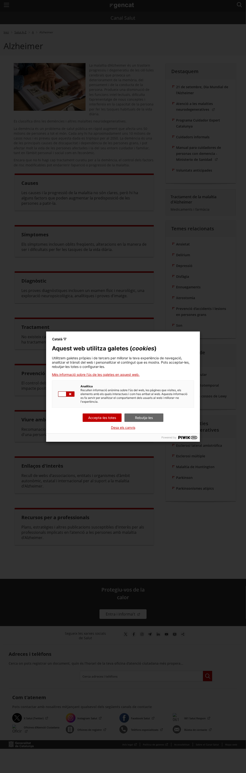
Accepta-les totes (102, 418)
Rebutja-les (144, 418)
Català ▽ (59, 339)
